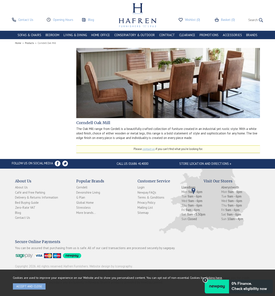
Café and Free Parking (30, 192)
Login (141, 187)
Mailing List (145, 207)
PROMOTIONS (209, 35)
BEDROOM (52, 35)
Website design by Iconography (110, 266)
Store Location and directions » (205, 164)
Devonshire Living (88, 192)
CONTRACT (167, 35)
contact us (148, 149)
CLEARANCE (187, 35)
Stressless (83, 207)
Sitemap (143, 213)
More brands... (86, 213)
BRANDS (251, 35)
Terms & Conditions (151, 197)
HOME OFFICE (100, 35)
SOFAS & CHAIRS (29, 35)
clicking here (213, 278)
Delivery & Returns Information (36, 197)
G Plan (80, 197)
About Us (21, 187)
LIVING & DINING (75, 35)
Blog (18, 213)
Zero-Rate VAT (25, 207)
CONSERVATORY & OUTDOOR (134, 35)
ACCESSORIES (232, 35)
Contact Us (22, 218)
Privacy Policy (146, 202)
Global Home (85, 202)
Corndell (81, 187)
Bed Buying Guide (27, 202)
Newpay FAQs (147, 192)
